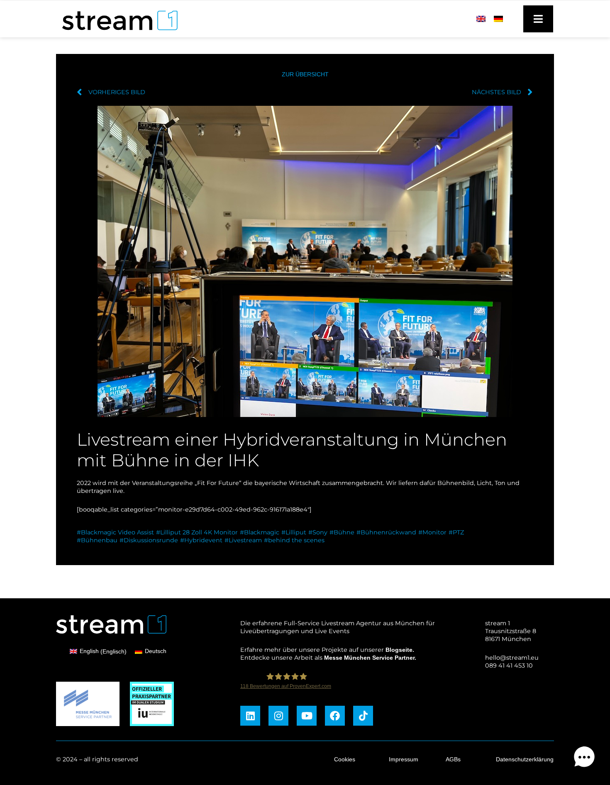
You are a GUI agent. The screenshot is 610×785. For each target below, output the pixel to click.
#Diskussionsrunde (149, 540)
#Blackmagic (259, 532)
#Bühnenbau (97, 540)
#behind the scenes (294, 540)
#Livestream (243, 540)
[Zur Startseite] (116, 32)
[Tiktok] (363, 716)
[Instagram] (278, 716)
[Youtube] (307, 716)
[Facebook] (335, 716)
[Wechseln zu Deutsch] (498, 18)
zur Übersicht (305, 74)
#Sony (317, 532)
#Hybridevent (201, 540)
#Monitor (432, 532)
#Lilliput (293, 532)
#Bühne (341, 532)
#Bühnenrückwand (386, 532)
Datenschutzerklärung (525, 759)
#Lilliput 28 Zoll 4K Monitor (197, 532)
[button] (584, 758)
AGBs (453, 759)
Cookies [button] (344, 759)
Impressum (403, 759)
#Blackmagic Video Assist (115, 532)
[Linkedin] (250, 716)
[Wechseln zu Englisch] (481, 18)
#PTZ (456, 532)
